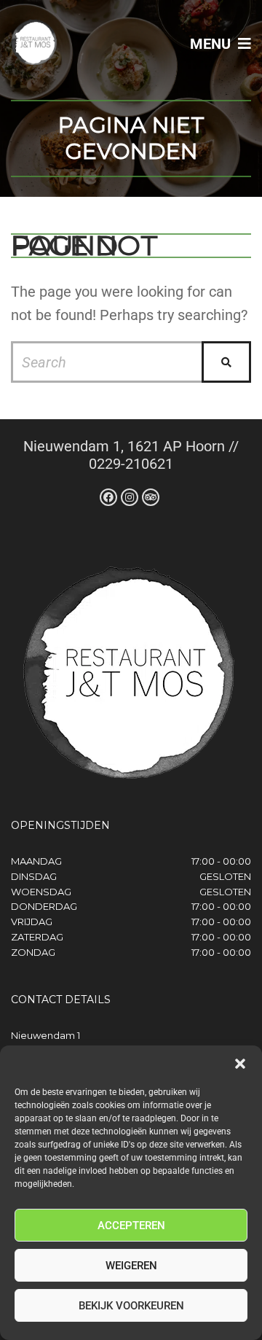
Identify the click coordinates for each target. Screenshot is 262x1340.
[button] (240, 1063)
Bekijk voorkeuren (131, 1305)
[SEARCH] (226, 362)
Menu (212, 43)
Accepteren (131, 1225)
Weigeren (131, 1265)
